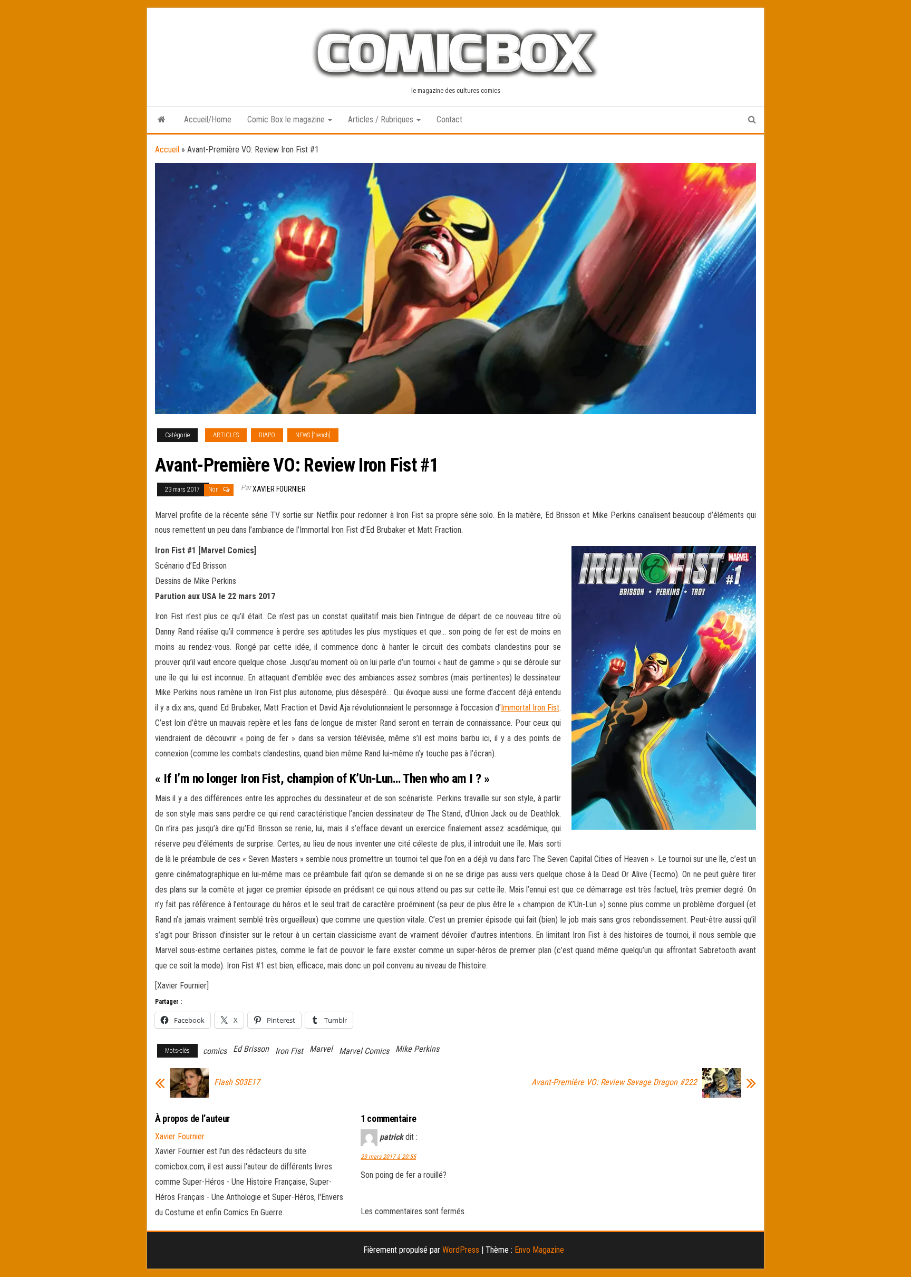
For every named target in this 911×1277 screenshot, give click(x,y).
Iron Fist (289, 1051)
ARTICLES (226, 435)
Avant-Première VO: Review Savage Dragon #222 (614, 1082)
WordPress (460, 1250)
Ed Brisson (251, 1049)
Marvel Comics (364, 1051)
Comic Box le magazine (287, 119)
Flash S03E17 (237, 1082)
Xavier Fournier (279, 489)
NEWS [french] (313, 435)
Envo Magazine (539, 1250)
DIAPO (267, 435)
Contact (449, 119)
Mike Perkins (417, 1049)
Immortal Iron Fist (530, 708)
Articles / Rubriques (381, 119)
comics (215, 1051)
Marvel (321, 1049)
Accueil (167, 150)
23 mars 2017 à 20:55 (388, 1156)
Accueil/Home (207, 119)
